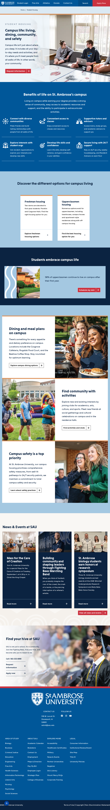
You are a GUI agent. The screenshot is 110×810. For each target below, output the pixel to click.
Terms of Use (69, 805)
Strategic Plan (33, 775)
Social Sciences (11, 793)
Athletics (46, 3)
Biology (8, 743)
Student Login (22, 3)
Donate (57, 3)
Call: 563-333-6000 (13, 659)
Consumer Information (79, 743)
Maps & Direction (35, 762)
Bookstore (32, 748)
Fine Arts (35, 3)
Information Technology (14, 775)
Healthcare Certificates (56, 748)
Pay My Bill (32, 766)
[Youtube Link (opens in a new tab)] (70, 716)
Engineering (10, 762)
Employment (33, 757)
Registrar (51, 766)
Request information (11, 666)
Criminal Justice (11, 752)
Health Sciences (11, 771)
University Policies (77, 762)
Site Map (73, 752)
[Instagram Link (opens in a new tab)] (66, 716)
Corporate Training (55, 780)
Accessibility (52, 743)
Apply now (10, 673)
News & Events (53, 757)
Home (23, 10)
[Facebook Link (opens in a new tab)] (62, 717)
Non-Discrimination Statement (97, 805)
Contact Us (67, 3)
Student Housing (32, 10)
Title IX (73, 757)
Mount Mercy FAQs (55, 775)
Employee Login (34, 771)
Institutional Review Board (81, 748)
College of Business (35, 780)
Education (9, 757)
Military (50, 752)
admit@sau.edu (47, 725)
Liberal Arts (10, 780)
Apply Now (101, 3)
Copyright (80, 805)
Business (8, 748)
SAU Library (52, 771)
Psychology (9, 789)
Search (85, 3)
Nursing (8, 784)
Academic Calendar (36, 743)
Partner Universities (55, 762)
